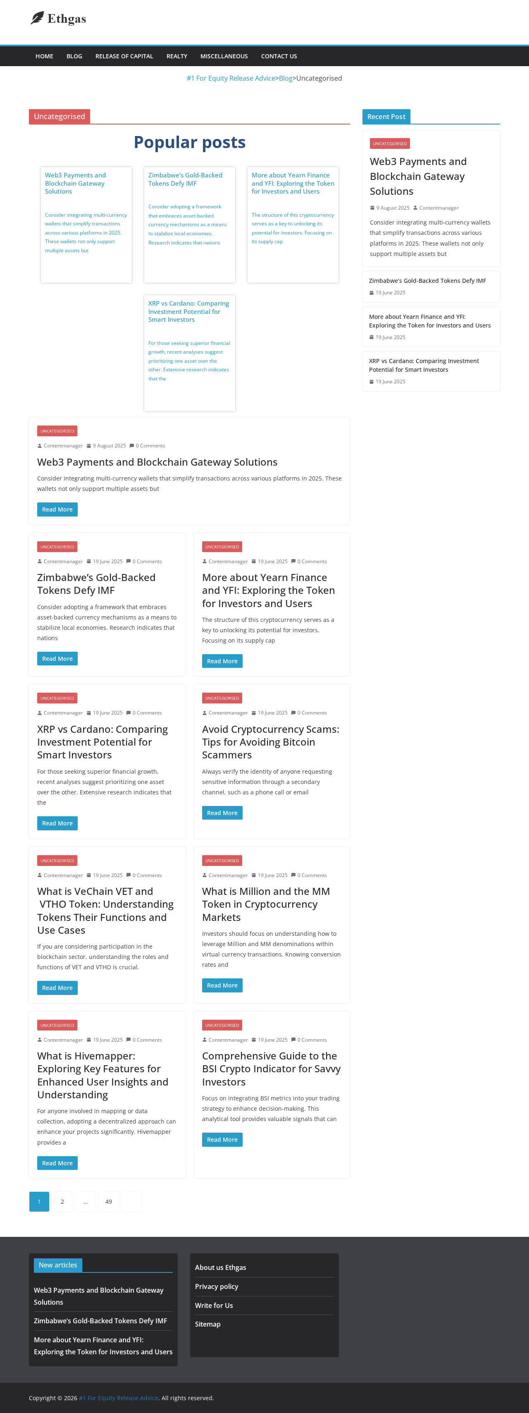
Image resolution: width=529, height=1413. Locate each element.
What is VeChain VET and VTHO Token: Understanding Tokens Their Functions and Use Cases (105, 910)
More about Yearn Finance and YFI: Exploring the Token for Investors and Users (293, 183)
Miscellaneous (224, 56)
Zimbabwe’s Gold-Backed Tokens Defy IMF (185, 179)
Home (44, 56)
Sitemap (208, 1324)
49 (108, 1201)
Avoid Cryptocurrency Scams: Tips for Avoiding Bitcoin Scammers (270, 741)
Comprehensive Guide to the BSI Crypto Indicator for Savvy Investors (271, 1068)
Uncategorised (57, 431)
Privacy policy (216, 1286)
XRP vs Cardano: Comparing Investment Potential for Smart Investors (188, 311)
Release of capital (124, 56)
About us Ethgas (220, 1267)
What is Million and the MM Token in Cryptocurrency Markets (266, 903)
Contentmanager (63, 445)
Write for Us (214, 1305)
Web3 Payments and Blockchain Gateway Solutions (75, 183)
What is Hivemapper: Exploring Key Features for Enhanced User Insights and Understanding (103, 1075)
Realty (177, 56)
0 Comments (150, 445)
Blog (74, 56)
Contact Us (279, 56)
